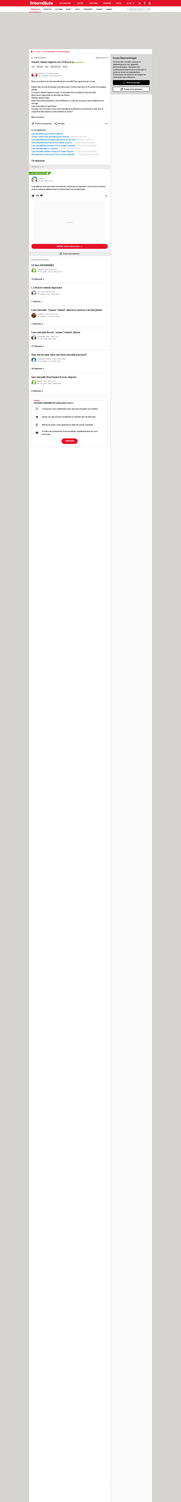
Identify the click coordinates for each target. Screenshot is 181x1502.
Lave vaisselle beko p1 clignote (44, 148)
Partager (61, 124)
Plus (129, 3)
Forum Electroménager (85, 142)
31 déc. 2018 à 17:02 (45, 181)
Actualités (65, 3)
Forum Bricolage (48, 52)
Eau (33, 67)
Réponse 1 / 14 (37, 167)
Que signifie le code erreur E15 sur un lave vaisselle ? (53, 154)
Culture (93, 3)
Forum (37, 52)
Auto (119, 3)
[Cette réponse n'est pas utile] (41, 195)
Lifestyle (47, 9)
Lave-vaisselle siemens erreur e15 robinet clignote (52, 151)
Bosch (65, 67)
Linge (46, 67)
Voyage (99, 9)
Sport (80, 3)
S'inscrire (69, 441)
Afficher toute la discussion (68, 246)
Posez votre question (43, 124)
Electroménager (63, 52)
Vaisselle (40, 67)
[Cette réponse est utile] (33, 195)
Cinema (109, 9)
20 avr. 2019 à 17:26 (55, 76)
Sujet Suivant (101, 58)
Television (87, 9)
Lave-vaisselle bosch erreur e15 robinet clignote (51, 142)
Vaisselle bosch (55, 67)
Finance (107, 3)
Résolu (76, 62)
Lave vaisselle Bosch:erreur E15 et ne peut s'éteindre (53, 145)
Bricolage (35, 9)
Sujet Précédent (40, 58)
